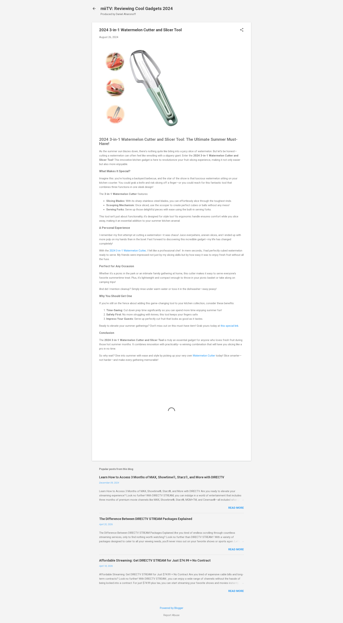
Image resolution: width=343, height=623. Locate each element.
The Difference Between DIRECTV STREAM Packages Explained (145, 519)
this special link (229, 325)
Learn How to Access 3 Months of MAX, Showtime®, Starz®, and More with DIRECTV (161, 477)
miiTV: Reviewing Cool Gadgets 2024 (137, 8)
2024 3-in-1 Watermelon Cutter (128, 250)
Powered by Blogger (171, 608)
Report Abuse (171, 615)
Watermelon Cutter (204, 355)
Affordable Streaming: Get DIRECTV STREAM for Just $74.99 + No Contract (155, 560)
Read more (236, 507)
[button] (242, 30)
